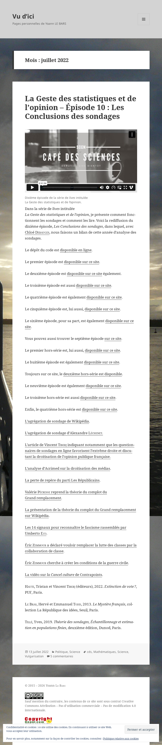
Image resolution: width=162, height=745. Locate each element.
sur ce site (112, 338)
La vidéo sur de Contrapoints (63, 574)
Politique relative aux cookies (121, 738)
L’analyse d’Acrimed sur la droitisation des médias (67, 468)
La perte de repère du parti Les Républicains (62, 480)
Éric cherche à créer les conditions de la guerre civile (76, 562)
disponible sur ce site (81, 261)
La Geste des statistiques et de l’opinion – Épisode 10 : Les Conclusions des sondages (80, 107)
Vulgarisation (34, 656)
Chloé (37, 232)
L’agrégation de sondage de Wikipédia (57, 421)
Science (74, 652)
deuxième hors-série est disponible (92, 373)
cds (89, 652)
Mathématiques (104, 652)
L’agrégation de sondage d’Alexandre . (64, 432)
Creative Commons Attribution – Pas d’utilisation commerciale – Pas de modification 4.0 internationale (80, 705)
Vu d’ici (23, 16)
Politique (61, 652)
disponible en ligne (76, 249)
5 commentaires (61, 656)
